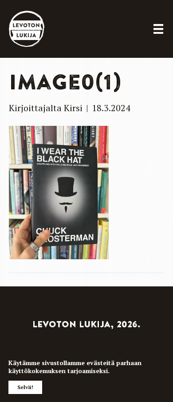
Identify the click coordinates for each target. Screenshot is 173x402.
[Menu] (158, 29)
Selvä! (25, 387)
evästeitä (100, 362)
